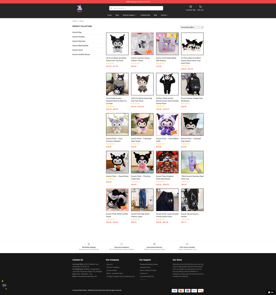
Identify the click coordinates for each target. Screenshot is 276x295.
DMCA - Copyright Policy (115, 273)
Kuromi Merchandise (80, 46)
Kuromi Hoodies (78, 37)
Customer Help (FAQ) (147, 276)
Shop (81, 21)
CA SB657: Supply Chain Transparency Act (121, 276)
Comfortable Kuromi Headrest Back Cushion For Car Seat (116, 101)
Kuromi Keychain (78, 41)
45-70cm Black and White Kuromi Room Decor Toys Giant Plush (191, 60)
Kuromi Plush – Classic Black (117, 176)
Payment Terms (145, 267)
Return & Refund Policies (148, 270)
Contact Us (143, 273)
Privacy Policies (112, 270)
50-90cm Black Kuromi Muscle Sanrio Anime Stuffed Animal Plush (167, 101)
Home (74, 21)
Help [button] (272, 292)
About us (110, 264)
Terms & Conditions (113, 267)
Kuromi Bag (76, 32)
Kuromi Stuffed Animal (81, 54)
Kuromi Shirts (77, 50)
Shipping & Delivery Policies (149, 264)
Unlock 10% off (4, 285)
